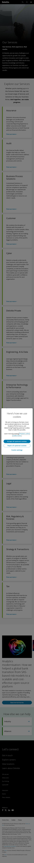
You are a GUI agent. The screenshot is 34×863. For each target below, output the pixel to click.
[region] (17, 431)
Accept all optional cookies (17, 441)
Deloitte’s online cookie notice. (21, 435)
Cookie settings (17, 450)
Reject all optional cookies (17, 446)
